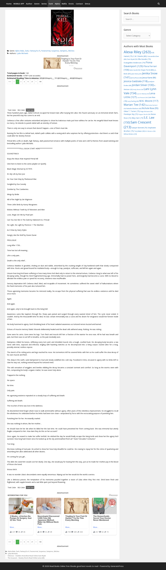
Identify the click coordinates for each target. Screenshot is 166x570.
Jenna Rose (136, 78)
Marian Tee (134, 104)
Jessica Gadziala (136, 81)
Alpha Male (19, 51)
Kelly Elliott (138, 89)
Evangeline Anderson (134, 62)
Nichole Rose (150, 108)
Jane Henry (136, 74)
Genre (36, 3)
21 (32, 81)
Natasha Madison (133, 108)
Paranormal (45, 51)
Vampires (63, 51)
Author (29, 3)
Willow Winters (130, 134)
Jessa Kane (149, 77)
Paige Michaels (146, 111)
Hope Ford (147, 70)
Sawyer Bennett (139, 127)
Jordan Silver (143, 85)
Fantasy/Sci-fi (35, 51)
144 (40, 81)
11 (28, 81)
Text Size (30, 110)
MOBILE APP (18, 3)
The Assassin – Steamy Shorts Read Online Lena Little (26, 558)
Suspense (55, 51)
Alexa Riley (137, 51)
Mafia (64, 3)
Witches (71, 51)
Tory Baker (139, 131)
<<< (9, 81)
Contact (79, 3)
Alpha (57, 3)
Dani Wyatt (132, 59)
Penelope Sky (131, 114)
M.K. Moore (148, 100)
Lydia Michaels (22, 53)
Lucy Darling (133, 101)
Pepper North (144, 114)
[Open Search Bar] (159, 3)
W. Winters (150, 131)
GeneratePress (117, 566)
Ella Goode (144, 59)
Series (44, 3)
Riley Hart (137, 118)
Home (9, 3)
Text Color (12, 110)
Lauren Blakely (143, 94)
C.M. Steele (140, 56)
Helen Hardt (134, 70)
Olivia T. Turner (132, 111)
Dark (51, 3)
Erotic (71, 3)
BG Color (21, 110)
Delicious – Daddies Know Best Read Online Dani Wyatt (27, 556)
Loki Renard (142, 97)
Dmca (87, 3)
